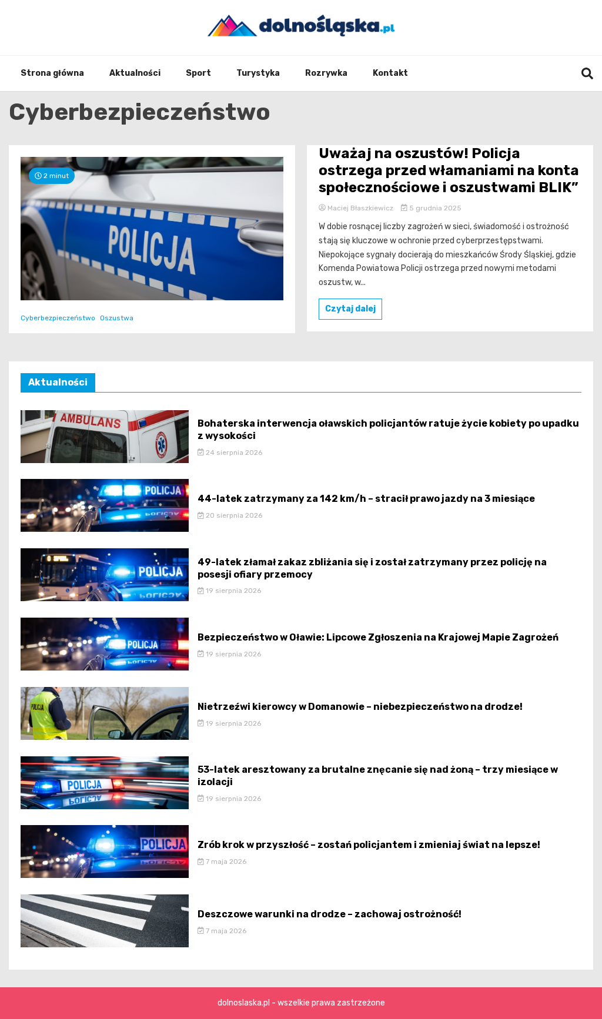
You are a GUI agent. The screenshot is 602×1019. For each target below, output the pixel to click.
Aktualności (134, 73)
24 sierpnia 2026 (233, 452)
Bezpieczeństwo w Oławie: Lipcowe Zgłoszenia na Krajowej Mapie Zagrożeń (378, 637)
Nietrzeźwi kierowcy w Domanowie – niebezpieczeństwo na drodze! (360, 706)
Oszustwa (116, 318)
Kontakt (390, 73)
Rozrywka (326, 73)
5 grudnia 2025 (434, 208)
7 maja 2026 (225, 861)
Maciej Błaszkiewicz (360, 208)
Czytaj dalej (350, 309)
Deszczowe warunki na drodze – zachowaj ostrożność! (329, 914)
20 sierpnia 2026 (233, 515)
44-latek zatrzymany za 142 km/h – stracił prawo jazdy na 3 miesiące (366, 498)
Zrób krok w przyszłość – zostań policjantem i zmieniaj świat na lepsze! (369, 844)
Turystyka (258, 73)
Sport (198, 73)
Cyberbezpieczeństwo (58, 318)
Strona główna (52, 73)
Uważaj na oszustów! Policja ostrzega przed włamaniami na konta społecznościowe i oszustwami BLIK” (449, 170)
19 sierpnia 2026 (232, 590)
